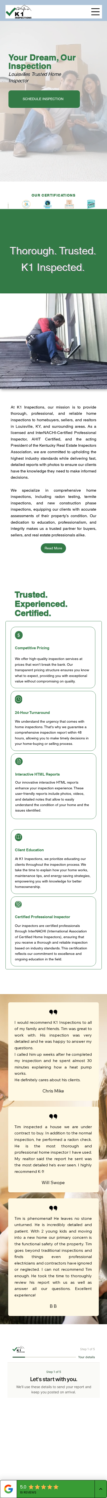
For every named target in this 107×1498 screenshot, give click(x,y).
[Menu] (95, 12)
